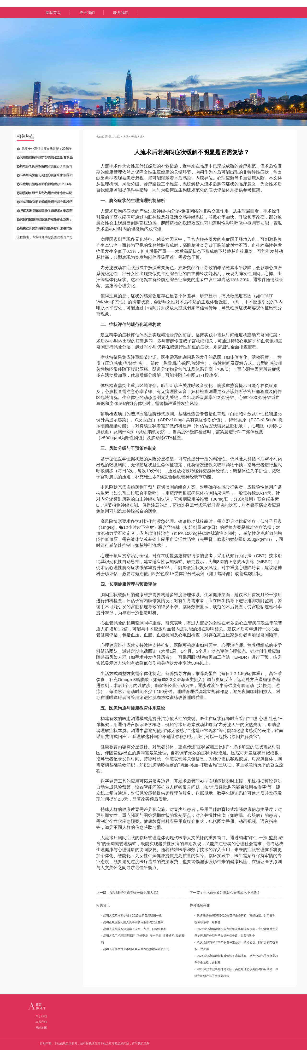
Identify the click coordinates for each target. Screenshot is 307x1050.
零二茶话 (114, 136)
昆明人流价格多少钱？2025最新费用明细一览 (132, 915)
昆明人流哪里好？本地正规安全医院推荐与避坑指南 (136, 949)
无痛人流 (137, 136)
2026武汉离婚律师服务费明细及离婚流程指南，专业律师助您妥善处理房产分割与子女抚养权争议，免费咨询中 (45, 237)
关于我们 (87, 13)
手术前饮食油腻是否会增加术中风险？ (231, 892)
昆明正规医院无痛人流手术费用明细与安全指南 (133, 922)
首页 (38, 1004)
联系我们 (121, 13)
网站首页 (53, 13)
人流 (126, 136)
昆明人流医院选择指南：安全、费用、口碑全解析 (134, 929)
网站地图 (41, 1027)
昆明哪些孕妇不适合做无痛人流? (134, 892)
